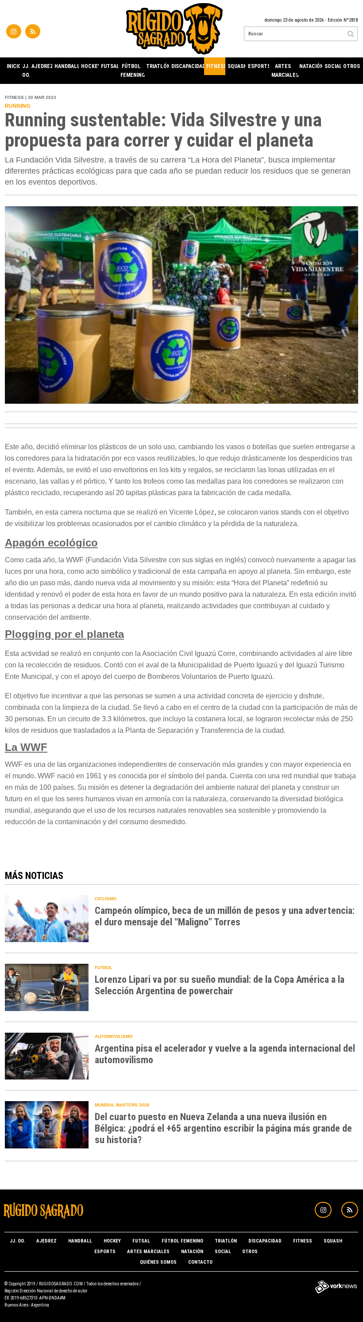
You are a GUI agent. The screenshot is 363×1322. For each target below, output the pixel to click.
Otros (351, 66)
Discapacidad (187, 66)
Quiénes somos (158, 1262)
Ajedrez (41, 66)
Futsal (109, 66)
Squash (237, 66)
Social (332, 66)
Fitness (215, 66)
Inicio (13, 66)
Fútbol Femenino (132, 70)
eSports (258, 66)
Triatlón (157, 66)
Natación (310, 66)
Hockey (90, 66)
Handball (66, 66)
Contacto (200, 1262)
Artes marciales (284, 70)
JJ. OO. (25, 70)
